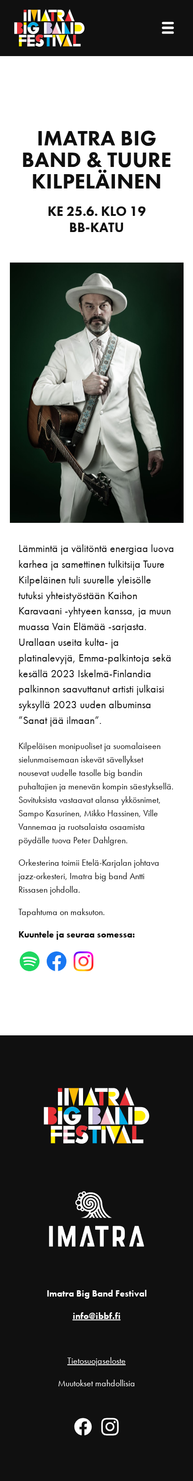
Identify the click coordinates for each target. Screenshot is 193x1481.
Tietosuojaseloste (96, 1361)
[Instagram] (110, 1427)
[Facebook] (83, 1427)
